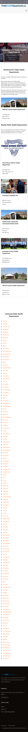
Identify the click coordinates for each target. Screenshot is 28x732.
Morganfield (6, 543)
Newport (5, 560)
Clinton (5, 381)
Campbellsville (7, 367)
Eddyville (5, 400)
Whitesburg (6, 647)
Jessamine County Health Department (10, 252)
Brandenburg (7, 354)
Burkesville (6, 359)
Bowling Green (7, 351)
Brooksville (6, 356)
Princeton (5, 590)
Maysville (5, 529)
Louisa (4, 513)
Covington (6, 387)
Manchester (6, 521)
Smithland (6, 614)
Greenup (5, 444)
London (5, 510)
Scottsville (6, 606)
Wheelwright (6, 645)
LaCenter (5, 488)
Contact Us (4, 697)
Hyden (5, 475)
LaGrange (5, 491)
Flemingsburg (7, 417)
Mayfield (5, 527)
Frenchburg (6, 428)
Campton (5, 370)
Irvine (4, 480)
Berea (4, 346)
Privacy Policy (12, 725)
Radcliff (5, 592)
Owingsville (6, 573)
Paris (4, 582)
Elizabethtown (7, 406)
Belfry (4, 340)
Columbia (5, 384)
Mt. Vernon (6, 551)
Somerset (5, 617)
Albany (5, 321)
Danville (5, 395)
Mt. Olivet (5, 546)
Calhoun (5, 365)
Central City (6, 378)
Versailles (5, 636)
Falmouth (5, 414)
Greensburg (6, 442)
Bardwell (5, 332)
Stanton (5, 625)
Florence (5, 420)
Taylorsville (6, 628)
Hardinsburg (6, 447)
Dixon (4, 398)
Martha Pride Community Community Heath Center (10, 223)
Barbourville (6, 326)
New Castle (6, 557)
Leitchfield (6, 502)
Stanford (5, 623)
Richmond (20, 55)
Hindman (5, 466)
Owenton (5, 571)
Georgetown (6, 433)
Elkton (5, 409)
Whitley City (6, 650)
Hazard (5, 458)
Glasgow (5, 436)
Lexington (6, 505)
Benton (5, 343)
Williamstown (6, 656)
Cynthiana (6, 392)
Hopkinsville (6, 472)
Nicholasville (6, 562)
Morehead (6, 540)
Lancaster (5, 494)
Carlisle (5, 373)
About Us (3, 709)
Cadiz (4, 362)
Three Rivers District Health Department (11, 164)
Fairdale (5, 411)
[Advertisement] (14, 28)
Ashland (5, 324)
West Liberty (6, 642)
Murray (5, 554)
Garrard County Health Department (13, 285)
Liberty (5, 507)
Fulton (5, 431)
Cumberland (6, 389)
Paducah (5, 576)
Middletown (6, 535)
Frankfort (5, 422)
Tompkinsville (7, 631)
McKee (5, 532)
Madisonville (6, 518)
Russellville (6, 598)
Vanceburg (6, 634)
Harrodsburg (6, 450)
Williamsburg (6, 653)
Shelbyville (6, 609)
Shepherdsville (7, 612)
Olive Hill (5, 565)
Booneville (6, 348)
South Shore (6, 620)
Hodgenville (6, 469)
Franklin (5, 425)
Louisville (5, 516)
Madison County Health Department (13, 109)
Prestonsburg (7, 587)
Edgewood (6, 403)
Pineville (5, 584)
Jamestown (6, 485)
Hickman (5, 464)
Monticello (6, 538)
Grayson (5, 439)
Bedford (5, 337)
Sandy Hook (6, 603)
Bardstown (6, 329)
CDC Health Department (8, 712)
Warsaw (5, 639)
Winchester (6, 658)
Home (7, 55)
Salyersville (6, 601)
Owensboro (6, 568)
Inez (4, 477)
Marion (5, 524)
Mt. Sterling (6, 549)
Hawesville (6, 455)
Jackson (5, 483)
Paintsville (6, 579)
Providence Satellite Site (10, 195)
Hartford (5, 453)
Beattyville (6, 335)
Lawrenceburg (7, 496)
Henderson (6, 461)
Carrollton (6, 376)
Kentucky (13, 55)
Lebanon (5, 499)
